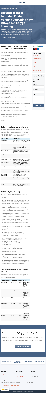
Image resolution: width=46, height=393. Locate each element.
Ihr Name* (35, 84)
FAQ (3, 376)
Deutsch (6, 389)
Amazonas (19, 374)
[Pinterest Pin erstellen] (36, 49)
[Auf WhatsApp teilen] (38, 46)
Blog (3, 374)
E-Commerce (20, 376)
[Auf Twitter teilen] (42, 46)
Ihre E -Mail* (35, 89)
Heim (2, 8)
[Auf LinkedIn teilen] (38, 49)
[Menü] (44, 2)
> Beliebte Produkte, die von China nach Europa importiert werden (38, 57)
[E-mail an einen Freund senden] (34, 49)
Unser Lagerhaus (35, 374)
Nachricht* (35, 94)
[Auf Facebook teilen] (40, 46)
